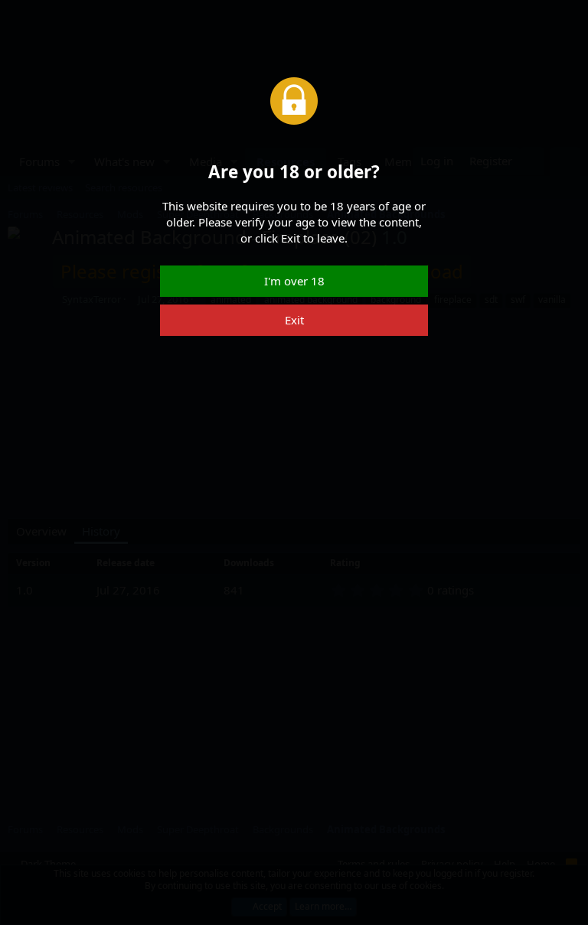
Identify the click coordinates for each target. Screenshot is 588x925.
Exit (294, 319)
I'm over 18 (294, 280)
